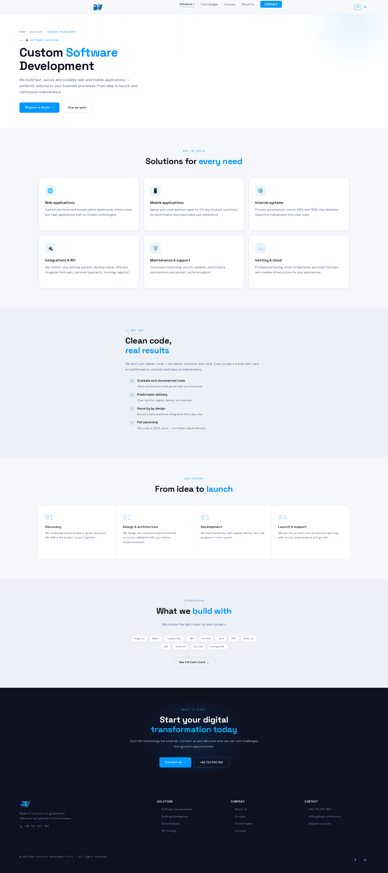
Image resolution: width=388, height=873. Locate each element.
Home (22, 31)
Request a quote (320, 823)
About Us (247, 4)
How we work (77, 107)
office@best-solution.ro (325, 816)
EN (357, 6)
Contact (240, 831)
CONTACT (271, 4)
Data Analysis (170, 823)
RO (365, 6)
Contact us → (175, 762)
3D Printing (168, 831)
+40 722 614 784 (211, 762)
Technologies (209, 4)
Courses (229, 4)
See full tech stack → (194, 662)
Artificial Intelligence (174, 816)
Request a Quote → (39, 107)
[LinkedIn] (365, 860)
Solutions (187, 4)
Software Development (176, 809)
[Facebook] (355, 860)
